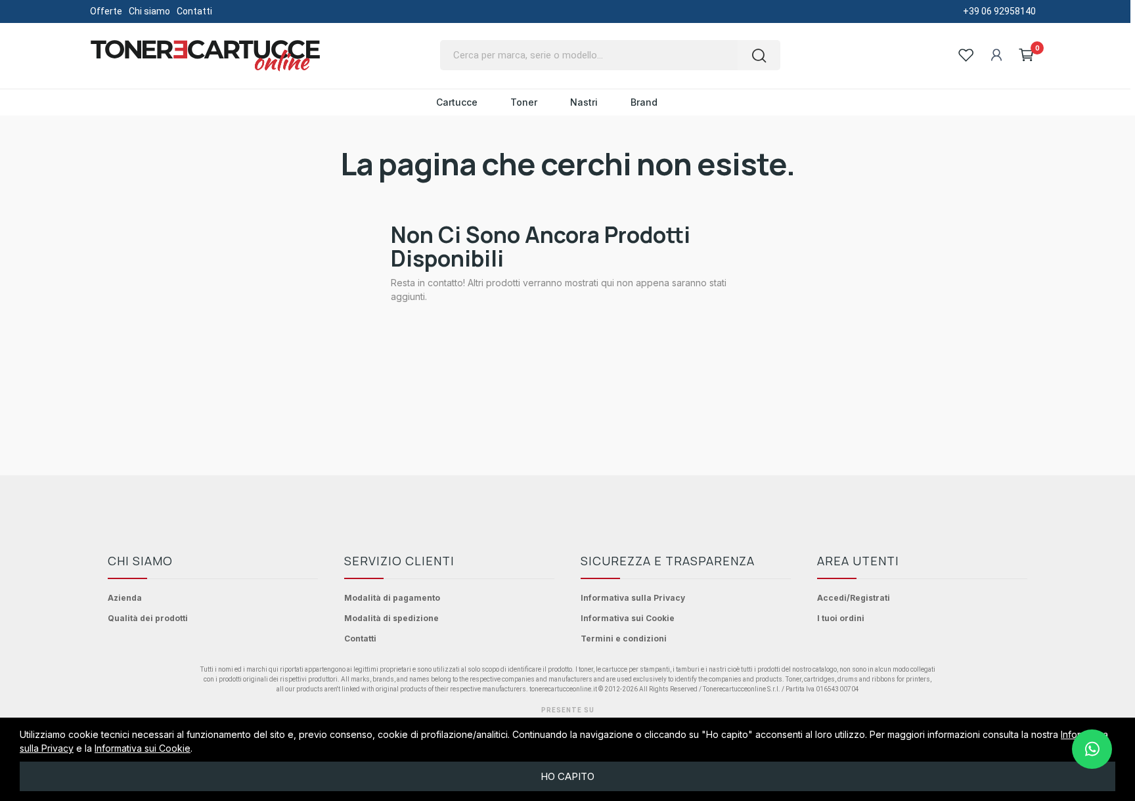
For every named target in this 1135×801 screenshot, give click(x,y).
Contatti (194, 11)
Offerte (106, 11)
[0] (1026, 55)
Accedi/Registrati (853, 598)
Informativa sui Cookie (628, 618)
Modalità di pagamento (392, 598)
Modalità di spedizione (391, 618)
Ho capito (567, 776)
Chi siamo (149, 11)
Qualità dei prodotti (148, 618)
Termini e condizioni (624, 638)
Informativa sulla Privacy (633, 598)
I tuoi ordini (840, 618)
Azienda (125, 598)
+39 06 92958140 (999, 11)
